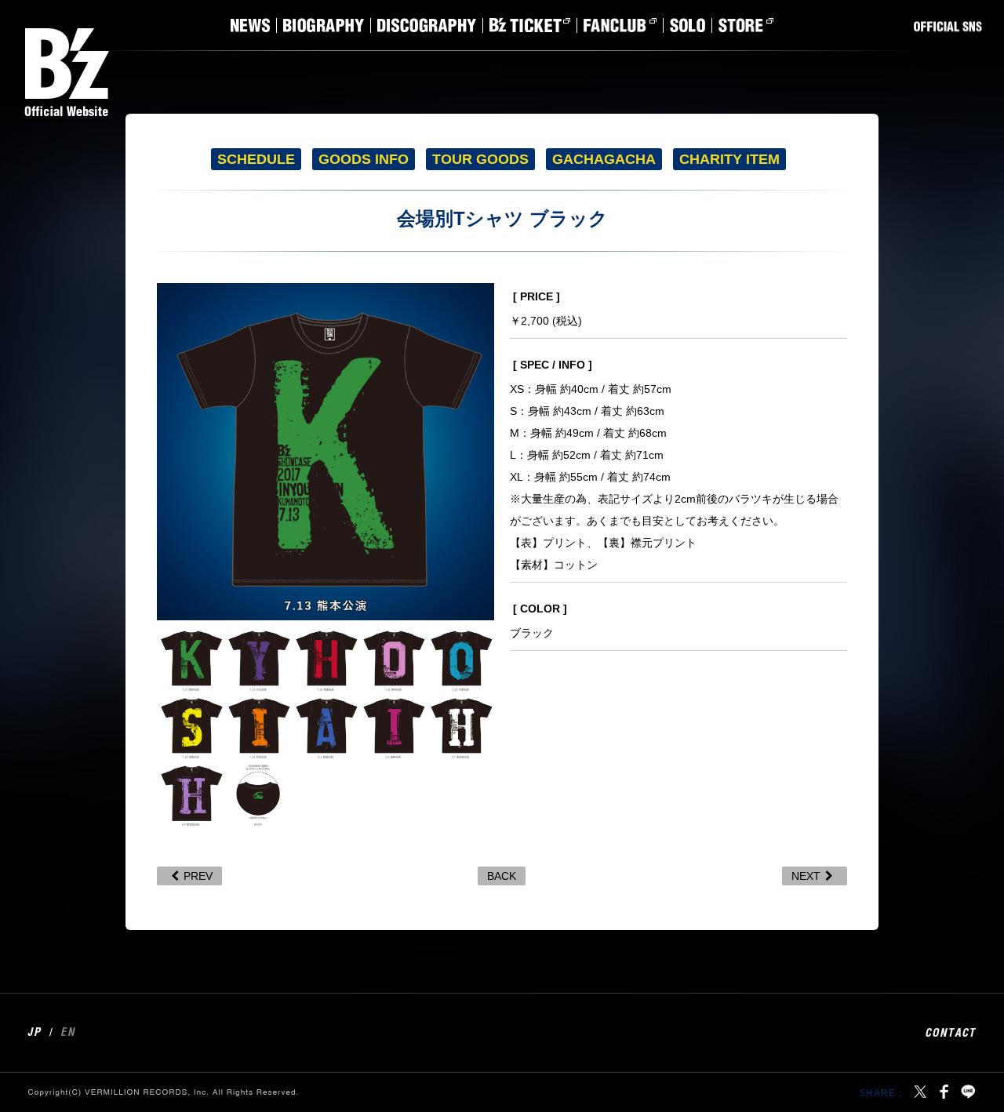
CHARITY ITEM (729, 159)
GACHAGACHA (604, 159)
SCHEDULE (256, 159)
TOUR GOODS (480, 159)
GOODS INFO (363, 159)
